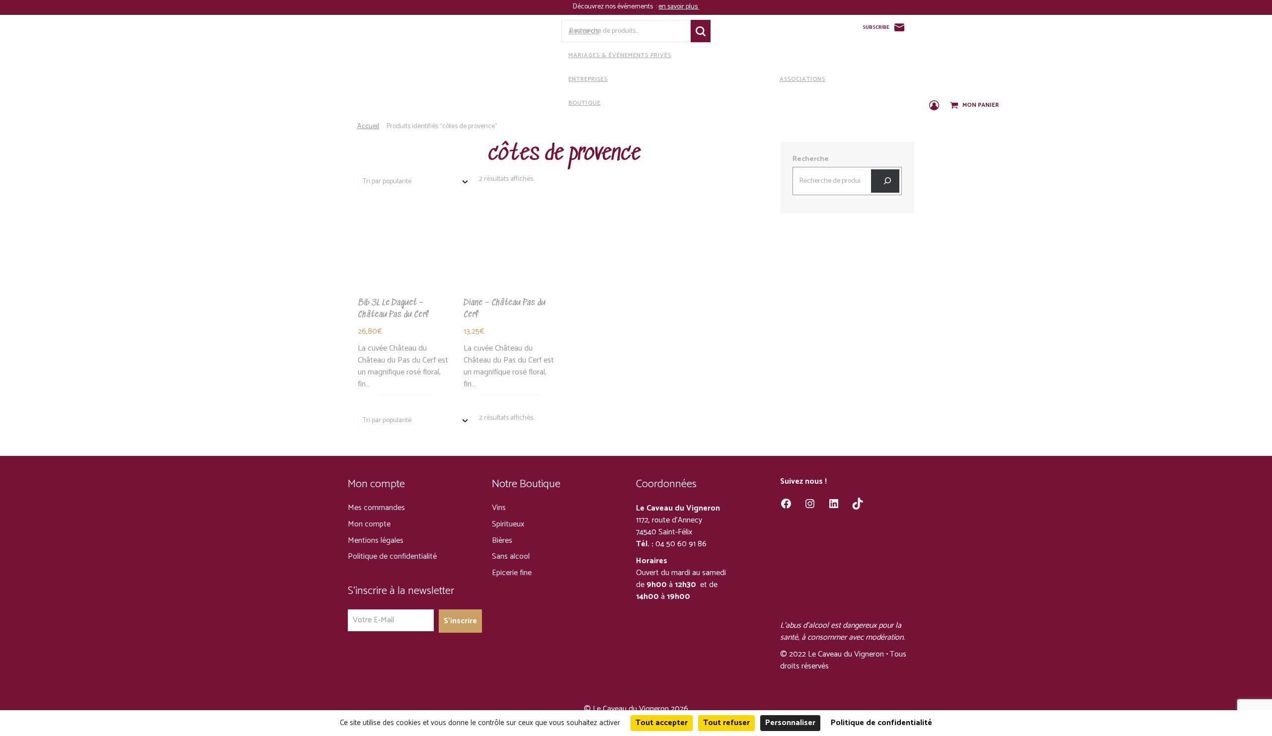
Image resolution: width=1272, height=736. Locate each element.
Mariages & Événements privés (619, 55)
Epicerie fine (512, 573)
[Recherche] (885, 181)
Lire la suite (405, 267)
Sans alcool (511, 556)
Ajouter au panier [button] (511, 267)
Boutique (584, 103)
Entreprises (588, 79)
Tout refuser (726, 723)
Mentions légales (375, 540)
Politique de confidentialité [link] (881, 723)
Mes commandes (376, 508)
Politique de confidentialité (392, 556)
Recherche (701, 31)
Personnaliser (790, 723)
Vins (499, 508)
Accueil (368, 126)
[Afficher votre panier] (955, 106)
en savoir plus (678, 6)
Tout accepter (662, 723)
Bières (502, 540)
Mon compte (369, 524)
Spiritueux (508, 524)
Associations (802, 79)
